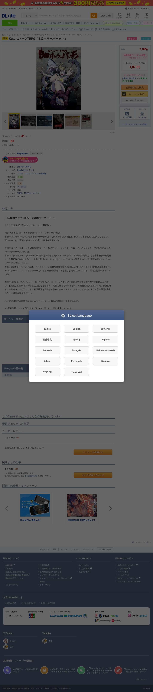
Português (76, 361)
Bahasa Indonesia (105, 350)
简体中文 (105, 328)
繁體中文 (47, 339)
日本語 (47, 328)
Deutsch (47, 350)
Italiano (47, 361)
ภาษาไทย (47, 372)
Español (105, 339)
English (77, 328)
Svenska (105, 361)
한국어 (76, 339)
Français (76, 350)
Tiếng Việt (76, 372)
